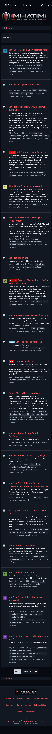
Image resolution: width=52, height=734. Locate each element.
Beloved (12, 497)
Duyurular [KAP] (40, 175)
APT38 (11, 329)
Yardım (11, 383)
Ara (28, 698)
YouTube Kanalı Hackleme (21, 572)
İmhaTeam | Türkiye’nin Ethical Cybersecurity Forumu (26, 721)
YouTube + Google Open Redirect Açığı (28, 50)
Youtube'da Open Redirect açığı (24, 84)
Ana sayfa (12, 5)
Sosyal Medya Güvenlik (34, 270)
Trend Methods (21, 473)
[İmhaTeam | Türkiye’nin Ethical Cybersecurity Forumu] (26, 692)
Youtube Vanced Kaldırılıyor (26, 341)
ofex (10, 464)
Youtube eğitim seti (19, 258)
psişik (11, 377)
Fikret (11, 411)
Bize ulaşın (10, 705)
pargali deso (14, 611)
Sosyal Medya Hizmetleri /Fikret (25, 393)
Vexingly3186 (14, 65)
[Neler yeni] (42, 4)
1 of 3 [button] (17, 672)
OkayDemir (13, 301)
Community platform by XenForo (26, 723)
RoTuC (11, 529)
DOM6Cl (12, 442)
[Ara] (48, 4)
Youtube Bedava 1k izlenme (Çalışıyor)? (28, 455)
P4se (11, 133)
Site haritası (30, 712)
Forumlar (28, 5)
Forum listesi (8, 698)
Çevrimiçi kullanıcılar (41, 698)
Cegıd (11, 581)
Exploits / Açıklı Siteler (23, 96)
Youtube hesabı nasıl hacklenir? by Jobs (28, 315)
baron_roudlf (14, 264)
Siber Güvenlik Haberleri (33, 351)
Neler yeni (20, 698)
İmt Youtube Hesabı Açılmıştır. (28, 152)
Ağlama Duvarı (22, 207)
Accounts (38, 304)
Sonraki (26, 672)
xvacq (11, 348)
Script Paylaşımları (25, 445)
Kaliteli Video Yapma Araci (22, 545)
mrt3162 (12, 204)
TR (27, 718)
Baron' (11, 239)
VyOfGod (12, 91)
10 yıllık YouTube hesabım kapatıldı (26, 186)
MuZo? (11, 556)
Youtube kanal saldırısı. (24, 361)
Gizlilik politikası (40, 705)
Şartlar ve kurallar (24, 705)
